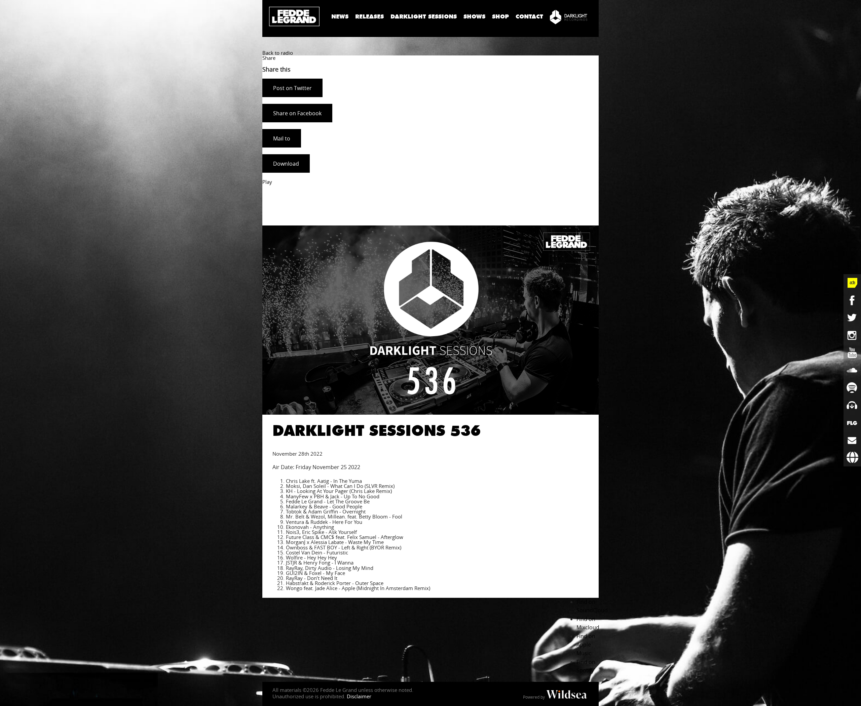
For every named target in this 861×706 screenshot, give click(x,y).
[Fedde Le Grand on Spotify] (852, 388)
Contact (529, 16)
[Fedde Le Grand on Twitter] (852, 318)
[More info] (852, 422)
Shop (500, 16)
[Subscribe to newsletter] (852, 440)
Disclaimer (359, 696)
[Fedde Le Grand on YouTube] (852, 353)
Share (268, 57)
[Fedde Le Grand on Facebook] (852, 300)
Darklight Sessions (423, 16)
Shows (474, 16)
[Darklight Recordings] (569, 17)
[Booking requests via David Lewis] (852, 457)
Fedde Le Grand (294, 16)
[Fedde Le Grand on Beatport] (852, 405)
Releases (369, 16)
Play (267, 181)
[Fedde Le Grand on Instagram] (852, 335)
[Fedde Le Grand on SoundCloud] (852, 370)
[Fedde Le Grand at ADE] (852, 283)
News (339, 16)
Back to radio (277, 52)
